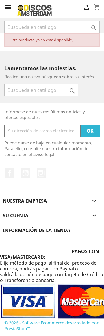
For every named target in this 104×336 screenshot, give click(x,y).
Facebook (9, 173)
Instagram (41, 173)
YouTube (25, 173)
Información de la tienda (36, 230)
